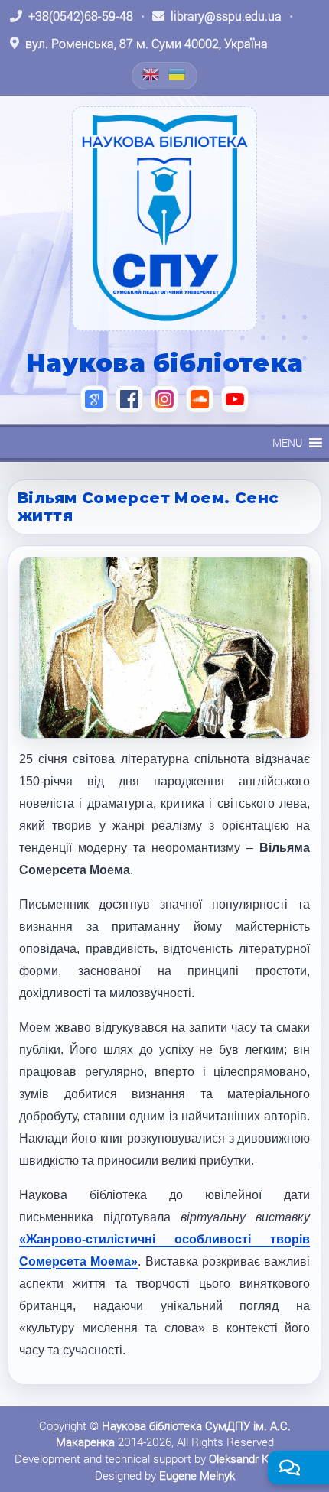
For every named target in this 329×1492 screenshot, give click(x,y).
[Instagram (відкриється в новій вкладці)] (164, 399)
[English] (151, 74)
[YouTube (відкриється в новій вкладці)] (235, 399)
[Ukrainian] (177, 74)
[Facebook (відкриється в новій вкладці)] (129, 399)
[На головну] (164, 218)
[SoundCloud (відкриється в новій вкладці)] (199, 399)
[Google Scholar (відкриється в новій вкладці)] (94, 399)
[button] (287, 442)
